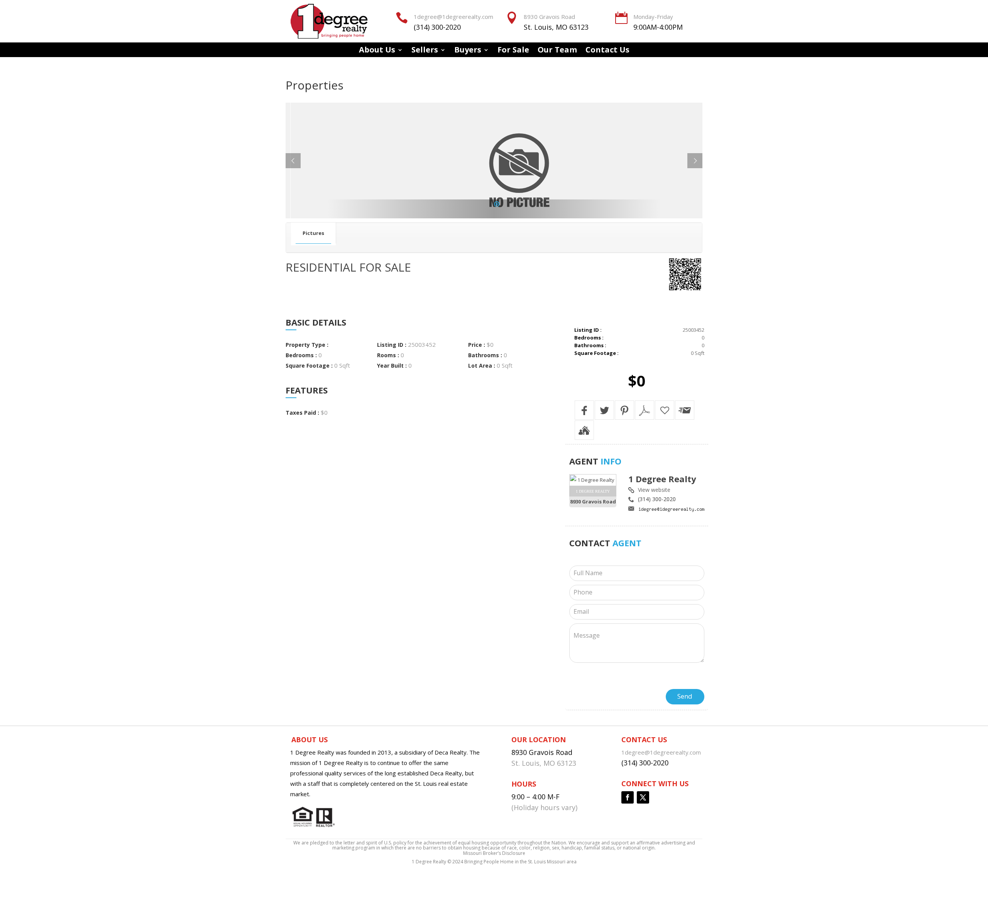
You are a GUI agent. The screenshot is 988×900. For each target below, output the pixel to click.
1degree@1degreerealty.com (453, 16)
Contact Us (607, 51)
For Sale (513, 51)
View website (654, 489)
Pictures (313, 233)
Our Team (557, 51)
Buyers (467, 51)
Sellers (424, 51)
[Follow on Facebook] (627, 797)
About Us (377, 51)
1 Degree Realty (662, 479)
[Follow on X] (643, 797)
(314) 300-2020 (437, 27)
